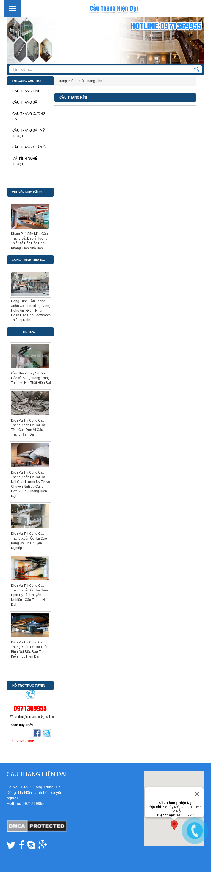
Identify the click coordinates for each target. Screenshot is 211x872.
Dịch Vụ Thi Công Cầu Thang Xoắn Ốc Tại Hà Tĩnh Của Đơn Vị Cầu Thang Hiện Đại (28, 427)
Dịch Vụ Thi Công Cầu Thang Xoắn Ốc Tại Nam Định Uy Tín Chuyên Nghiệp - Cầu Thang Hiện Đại (30, 595)
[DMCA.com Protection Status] (37, 826)
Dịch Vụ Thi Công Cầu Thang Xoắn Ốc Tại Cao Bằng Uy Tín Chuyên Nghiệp (29, 541)
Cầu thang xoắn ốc (30, 147)
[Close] (197, 794)
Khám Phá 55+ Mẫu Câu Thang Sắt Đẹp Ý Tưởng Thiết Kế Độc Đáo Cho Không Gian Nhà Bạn (29, 241)
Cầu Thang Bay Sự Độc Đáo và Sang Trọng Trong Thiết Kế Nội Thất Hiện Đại (31, 378)
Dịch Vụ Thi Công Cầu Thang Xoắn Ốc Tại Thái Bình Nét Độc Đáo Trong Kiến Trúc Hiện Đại (29, 649)
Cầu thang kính (73, 97)
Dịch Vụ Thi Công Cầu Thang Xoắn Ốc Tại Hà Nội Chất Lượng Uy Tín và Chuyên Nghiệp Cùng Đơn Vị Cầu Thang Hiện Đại (30, 484)
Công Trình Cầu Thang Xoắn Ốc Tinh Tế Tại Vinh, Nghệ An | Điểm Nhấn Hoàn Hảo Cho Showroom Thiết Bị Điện (31, 310)
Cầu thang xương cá (28, 116)
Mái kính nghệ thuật (24, 161)
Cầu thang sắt (25, 102)
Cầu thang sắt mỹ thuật (28, 133)
